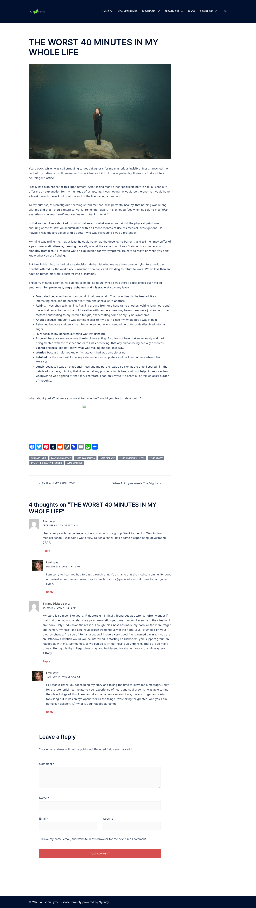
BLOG (191, 11)
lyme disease (107, 458)
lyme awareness (85, 458)
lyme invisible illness (132, 458)
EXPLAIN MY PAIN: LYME (58, 483)
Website (108, 818)
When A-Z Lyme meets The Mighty (135, 483)
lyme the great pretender (46, 463)
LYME (105, 11)
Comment (46, 764)
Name (44, 798)
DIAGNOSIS (149, 11)
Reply (46, 550)
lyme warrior (75, 463)
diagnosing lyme (61, 458)
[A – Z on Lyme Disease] (37, 11)
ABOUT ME (206, 11)
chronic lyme (38, 458)
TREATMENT (172, 11)
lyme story (156, 458)
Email (44, 818)
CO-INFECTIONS (127, 11)
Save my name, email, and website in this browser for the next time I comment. (94, 839)
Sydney (104, 902)
